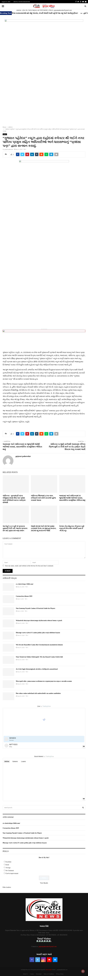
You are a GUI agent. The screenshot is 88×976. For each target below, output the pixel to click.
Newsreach (49, 969)
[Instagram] (43, 959)
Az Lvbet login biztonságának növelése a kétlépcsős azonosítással (37, 669)
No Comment (10, 870)
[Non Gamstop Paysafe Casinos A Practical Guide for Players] (8, 611)
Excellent (8, 862)
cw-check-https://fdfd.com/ (24, 584)
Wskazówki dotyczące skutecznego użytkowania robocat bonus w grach (39, 620)
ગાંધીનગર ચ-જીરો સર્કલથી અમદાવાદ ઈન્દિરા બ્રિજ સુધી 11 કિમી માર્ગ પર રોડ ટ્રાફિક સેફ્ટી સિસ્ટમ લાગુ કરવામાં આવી (67, 446)
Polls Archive (7, 887)
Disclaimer (39, 974)
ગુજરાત (4, 134)
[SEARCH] (83, 807)
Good (7, 865)
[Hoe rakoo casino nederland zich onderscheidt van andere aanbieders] (8, 696)
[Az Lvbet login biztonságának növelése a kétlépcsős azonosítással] (8, 672)
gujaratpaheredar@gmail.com (48, 946)
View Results (44, 883)
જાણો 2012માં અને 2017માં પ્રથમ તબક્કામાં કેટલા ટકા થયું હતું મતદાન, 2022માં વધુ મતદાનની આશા (43, 528)
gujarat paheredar (8, 149)
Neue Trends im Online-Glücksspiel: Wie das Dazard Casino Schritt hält (39, 657)
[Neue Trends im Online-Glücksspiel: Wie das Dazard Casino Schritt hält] (8, 660)
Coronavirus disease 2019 (24, 596)
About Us (25, 974)
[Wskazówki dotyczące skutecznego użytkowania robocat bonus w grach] (8, 623)
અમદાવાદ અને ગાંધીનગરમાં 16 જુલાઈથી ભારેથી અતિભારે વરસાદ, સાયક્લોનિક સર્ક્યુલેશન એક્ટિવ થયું (22, 446)
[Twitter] (37, 959)
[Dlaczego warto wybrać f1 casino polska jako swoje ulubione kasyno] (8, 635)
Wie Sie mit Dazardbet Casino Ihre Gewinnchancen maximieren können (39, 645)
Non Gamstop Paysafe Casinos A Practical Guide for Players (35, 608)
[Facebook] (32, 959)
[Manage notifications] (83, 971)
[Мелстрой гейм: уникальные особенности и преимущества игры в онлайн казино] (8, 684)
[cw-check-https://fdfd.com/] (8, 587)
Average (8, 868)
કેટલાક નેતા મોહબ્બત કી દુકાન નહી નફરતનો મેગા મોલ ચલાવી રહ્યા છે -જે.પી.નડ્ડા (71, 528)
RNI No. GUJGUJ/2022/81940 (22, 1)
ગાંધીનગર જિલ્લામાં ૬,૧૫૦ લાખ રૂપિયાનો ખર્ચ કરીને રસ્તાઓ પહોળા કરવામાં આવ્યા (43, 498)
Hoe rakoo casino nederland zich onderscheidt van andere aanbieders (38, 693)
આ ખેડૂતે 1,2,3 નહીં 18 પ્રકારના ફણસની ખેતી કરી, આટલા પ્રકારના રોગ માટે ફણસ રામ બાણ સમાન (15, 528)
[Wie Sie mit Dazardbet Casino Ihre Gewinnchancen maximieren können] (8, 648)
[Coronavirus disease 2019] (8, 599)
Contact (32, 974)
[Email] (55, 959)
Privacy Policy (60, 974)
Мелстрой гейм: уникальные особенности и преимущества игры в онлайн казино (44, 681)
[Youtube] (49, 959)
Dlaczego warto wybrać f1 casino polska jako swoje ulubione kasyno (38, 632)
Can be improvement (12, 873)
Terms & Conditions (49, 974)
